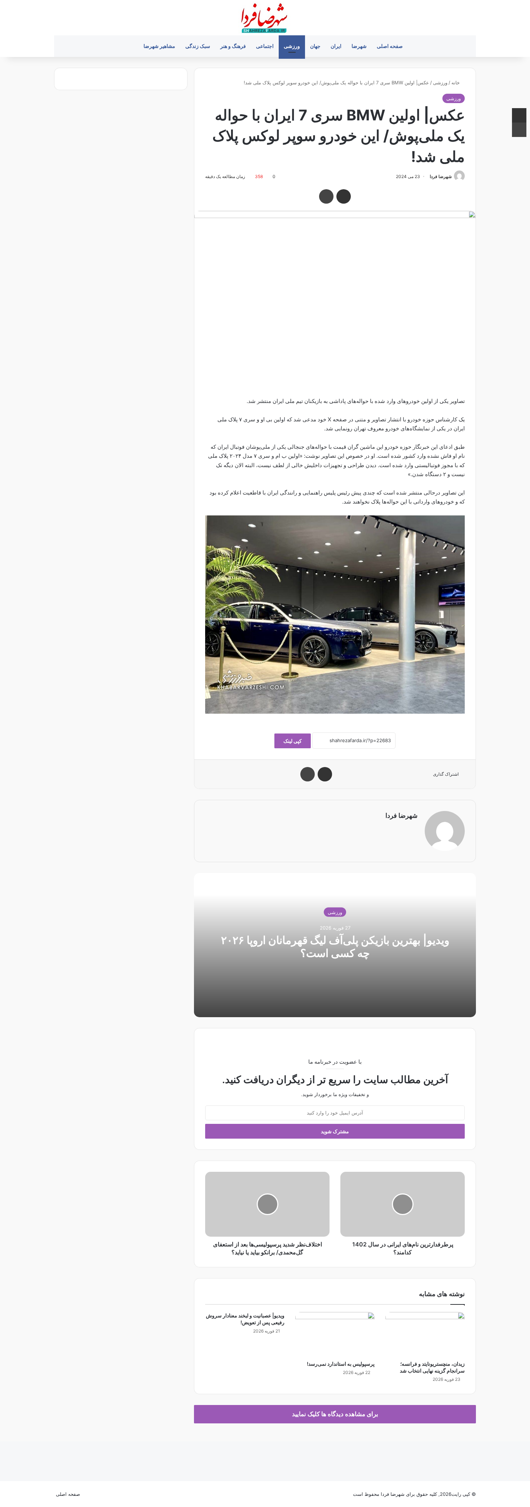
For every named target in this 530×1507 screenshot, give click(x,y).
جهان (315, 46)
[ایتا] (89, 1494)
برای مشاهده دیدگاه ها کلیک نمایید (335, 1414)
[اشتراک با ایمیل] (343, 196)
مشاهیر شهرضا (159, 46)
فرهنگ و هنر (233, 46)
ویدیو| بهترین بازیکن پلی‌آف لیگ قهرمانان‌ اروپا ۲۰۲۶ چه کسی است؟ (335, 946)
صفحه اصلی (390, 46)
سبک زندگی (197, 46)
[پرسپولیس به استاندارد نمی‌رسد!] (335, 1334)
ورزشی (292, 46)
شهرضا (359, 46)
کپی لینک (292, 741)
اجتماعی (265, 46)
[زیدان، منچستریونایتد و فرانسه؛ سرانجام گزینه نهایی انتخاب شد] (425, 1334)
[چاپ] (326, 196)
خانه (456, 82)
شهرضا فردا (441, 176)
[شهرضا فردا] (265, 17)
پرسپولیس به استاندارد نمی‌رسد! (341, 1364)
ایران (336, 46)
